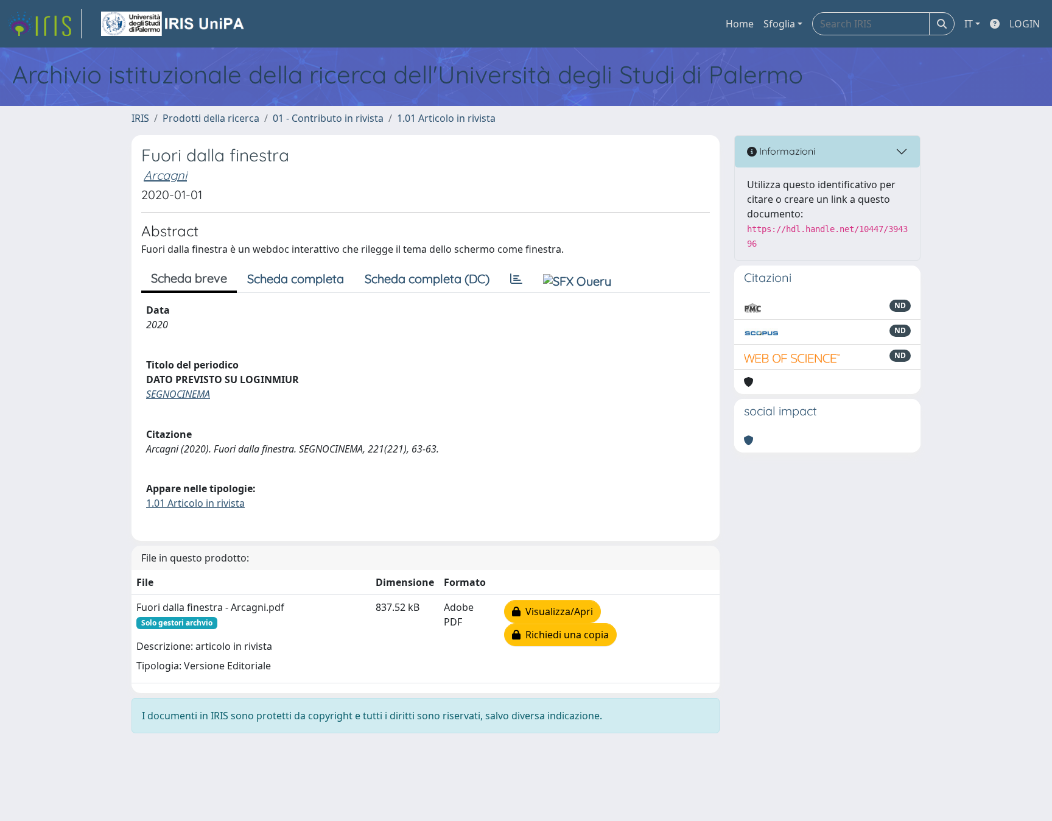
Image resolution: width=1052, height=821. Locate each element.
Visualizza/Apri (557, 611)
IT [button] (968, 23)
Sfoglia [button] (779, 23)
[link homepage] (44, 23)
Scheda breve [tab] (189, 278)
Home (740, 23)
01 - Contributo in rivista (328, 118)
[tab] (516, 279)
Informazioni (786, 151)
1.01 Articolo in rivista (446, 118)
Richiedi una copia (565, 634)
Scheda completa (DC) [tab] (427, 278)
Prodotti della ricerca (211, 118)
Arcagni (165, 175)
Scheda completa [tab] (295, 278)
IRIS (140, 118)
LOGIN (1024, 23)
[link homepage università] (173, 23)
